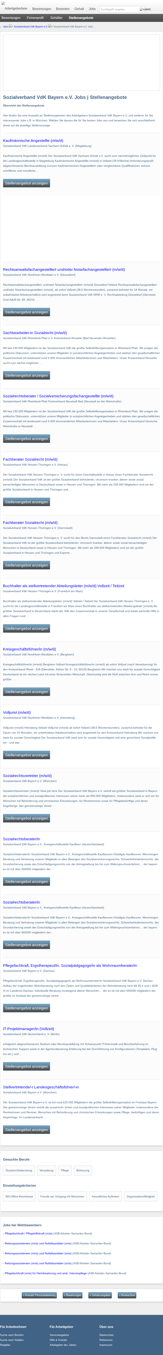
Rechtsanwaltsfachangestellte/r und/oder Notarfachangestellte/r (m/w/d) (64, 269)
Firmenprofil (35, 17)
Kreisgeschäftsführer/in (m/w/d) (29, 649)
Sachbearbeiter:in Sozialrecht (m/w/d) (35, 333)
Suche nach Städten (11, 1339)
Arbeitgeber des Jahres (63, 1344)
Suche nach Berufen (11, 1335)
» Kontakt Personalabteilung (39, 1295)
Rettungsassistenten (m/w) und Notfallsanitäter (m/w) (38, 1243)
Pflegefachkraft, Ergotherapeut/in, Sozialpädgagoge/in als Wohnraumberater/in (70, 965)
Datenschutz (106, 1335)
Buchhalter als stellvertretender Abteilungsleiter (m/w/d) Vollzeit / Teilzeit (63, 586)
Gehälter (56, 17)
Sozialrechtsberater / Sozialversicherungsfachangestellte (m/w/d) (58, 396)
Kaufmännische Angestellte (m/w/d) (33, 140)
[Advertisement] (81, 62)
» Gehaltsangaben (100, 1295)
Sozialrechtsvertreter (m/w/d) (27, 776)
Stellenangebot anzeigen (26, 183)
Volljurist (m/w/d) (17, 712)
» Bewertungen (72, 1295)
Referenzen (106, 1339)
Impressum (105, 1344)
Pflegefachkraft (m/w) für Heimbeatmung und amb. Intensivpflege (46, 1273)
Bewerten (63, 9)
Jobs (92, 9)
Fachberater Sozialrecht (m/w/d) (30, 459)
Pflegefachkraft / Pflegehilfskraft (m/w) (28, 1233)
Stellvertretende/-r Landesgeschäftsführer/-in (41, 1087)
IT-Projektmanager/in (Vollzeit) (28, 1029)
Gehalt (79, 9)
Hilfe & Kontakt (58, 1339)
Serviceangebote (59, 1335)
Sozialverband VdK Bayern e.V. (31, 26)
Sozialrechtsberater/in (21, 839)
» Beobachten (127, 1295)
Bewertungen (41, 9)
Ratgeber (5, 1344)
